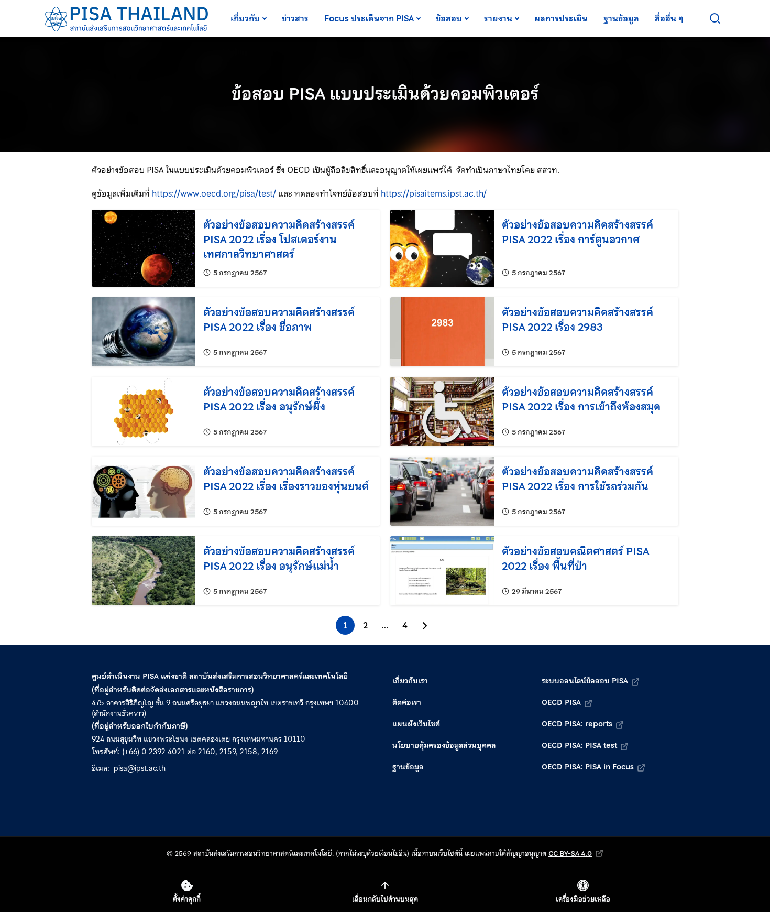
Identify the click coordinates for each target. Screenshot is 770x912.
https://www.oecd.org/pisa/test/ (214, 193)
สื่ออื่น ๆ (669, 18)
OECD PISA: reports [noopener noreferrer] (577, 724)
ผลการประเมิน (561, 18)
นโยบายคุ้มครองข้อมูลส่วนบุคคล (444, 745)
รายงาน (498, 18)
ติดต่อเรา (406, 702)
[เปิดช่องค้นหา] (715, 18)
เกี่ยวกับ (245, 18)
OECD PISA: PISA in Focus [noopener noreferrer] (588, 767)
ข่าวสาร (295, 18)
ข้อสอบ (449, 18)
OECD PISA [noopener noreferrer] (561, 702)
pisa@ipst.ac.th (140, 768)
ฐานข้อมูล (621, 18)
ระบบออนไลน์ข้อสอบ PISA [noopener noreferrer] (585, 681)
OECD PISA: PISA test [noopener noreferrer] (579, 745)
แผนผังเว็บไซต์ (416, 724)
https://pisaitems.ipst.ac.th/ (434, 193)
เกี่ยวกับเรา (410, 681)
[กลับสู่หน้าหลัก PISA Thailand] (127, 18)
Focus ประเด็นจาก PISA (369, 18)
